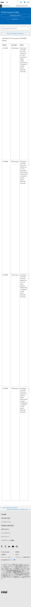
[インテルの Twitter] (5, 546)
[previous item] (1, 6)
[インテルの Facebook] (2, 546)
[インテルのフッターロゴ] (4, 592)
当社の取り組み (5, 518)
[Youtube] (13, 546)
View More (15, 19)
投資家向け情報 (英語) (7, 525)
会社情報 (3, 514)
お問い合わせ (5, 529)
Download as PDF (15, 15)
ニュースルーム (5, 533)
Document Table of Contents (15, 33)
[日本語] (24, 2)
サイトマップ (5, 536)
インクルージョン (6, 522)
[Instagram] (17, 546)
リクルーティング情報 (7, 540)
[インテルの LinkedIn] (9, 546)
